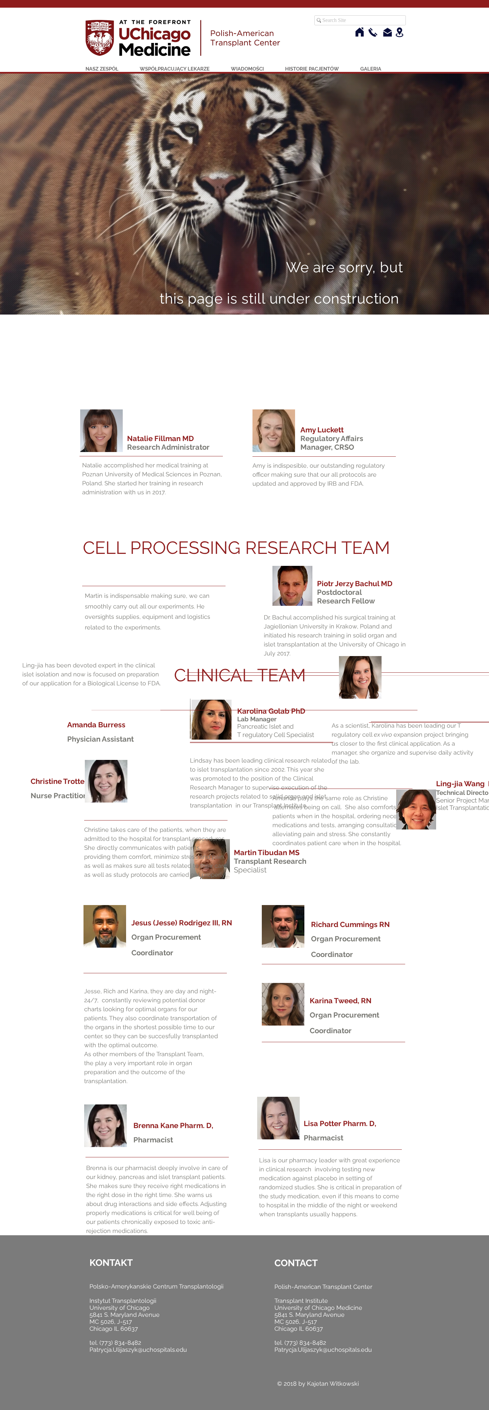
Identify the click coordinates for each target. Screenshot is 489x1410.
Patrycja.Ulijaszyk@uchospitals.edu (138, 1349)
